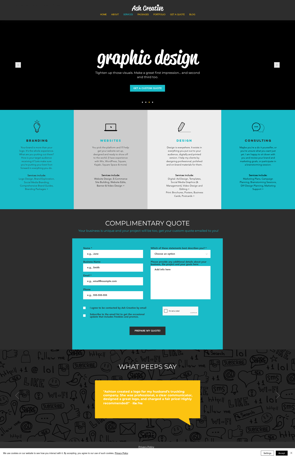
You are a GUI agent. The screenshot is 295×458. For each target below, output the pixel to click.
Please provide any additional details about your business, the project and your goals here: (178, 263)
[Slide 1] (143, 434)
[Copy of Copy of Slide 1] (148, 434)
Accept (281, 453)
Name (86, 248)
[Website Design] (145, 102)
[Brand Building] (142, 102)
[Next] (277, 65)
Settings (267, 453)
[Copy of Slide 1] (146, 434)
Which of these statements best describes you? (178, 248)
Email (86, 275)
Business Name (91, 262)
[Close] (291, 453)
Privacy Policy (121, 453)
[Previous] (18, 65)
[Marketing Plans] (152, 102)
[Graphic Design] (149, 102)
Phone (86, 289)
